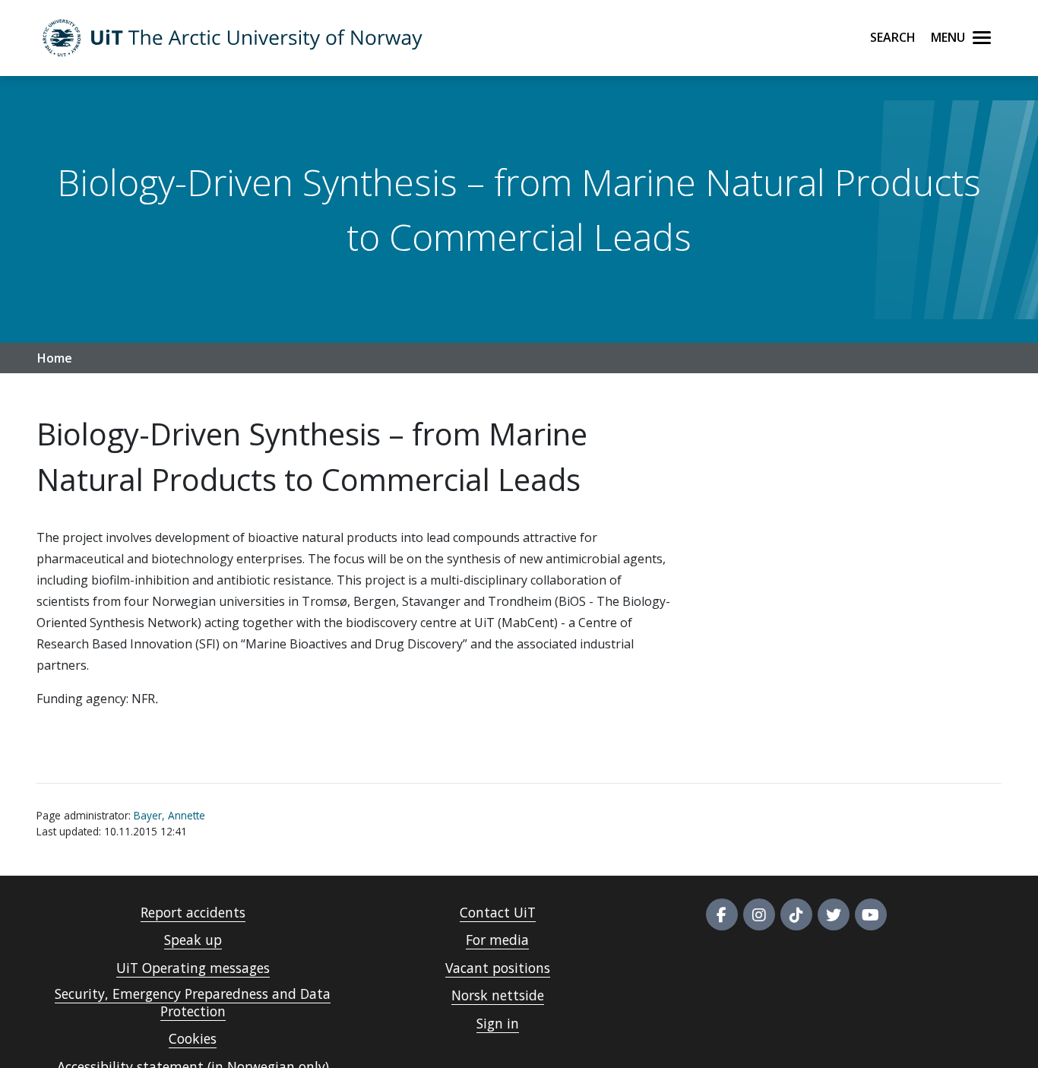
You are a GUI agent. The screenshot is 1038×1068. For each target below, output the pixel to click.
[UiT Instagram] (759, 914)
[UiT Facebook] (722, 914)
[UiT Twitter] (834, 914)
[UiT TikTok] (796, 914)
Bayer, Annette (169, 815)
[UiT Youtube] (871, 914)
